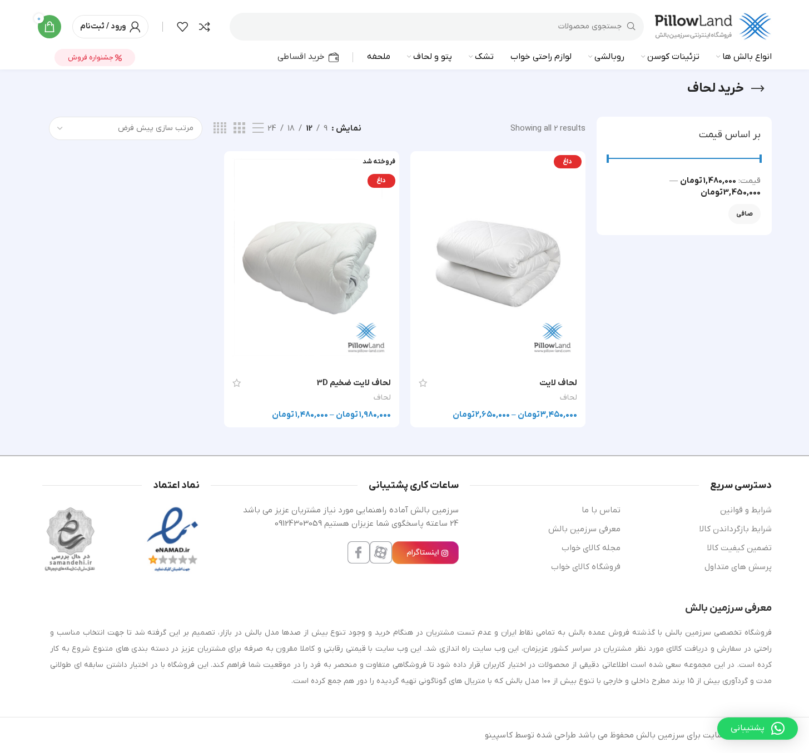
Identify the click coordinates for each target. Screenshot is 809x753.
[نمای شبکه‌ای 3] (239, 129)
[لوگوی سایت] (713, 26)
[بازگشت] (758, 89)
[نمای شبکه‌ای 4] (220, 129)
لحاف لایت (558, 382)
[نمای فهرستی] (258, 129)
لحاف (568, 397)
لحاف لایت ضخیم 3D (354, 382)
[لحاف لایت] (497, 260)
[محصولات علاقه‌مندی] (182, 27)
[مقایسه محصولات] (204, 27)
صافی (744, 214)
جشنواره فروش (91, 57)
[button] (757, 728)
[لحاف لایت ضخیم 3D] (311, 260)
